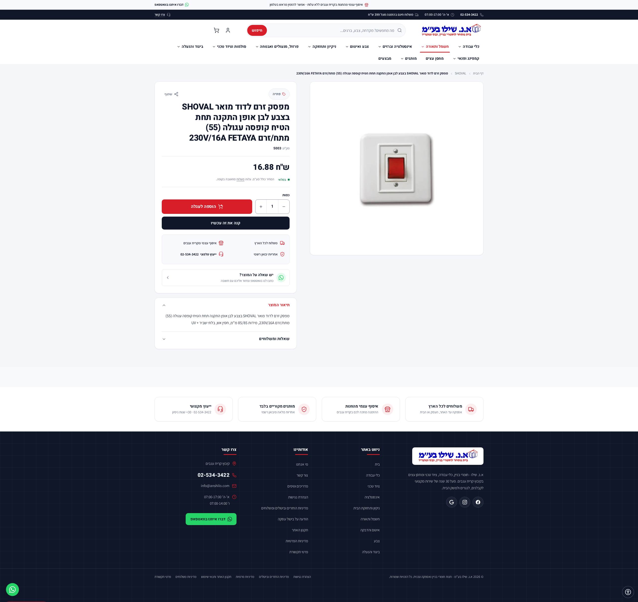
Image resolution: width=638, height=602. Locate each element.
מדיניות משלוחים (185, 576)
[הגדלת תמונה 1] (396, 168)
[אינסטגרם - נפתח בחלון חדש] (464, 502)
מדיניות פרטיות (245, 576)
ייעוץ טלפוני (198, 254)
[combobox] (332, 30)
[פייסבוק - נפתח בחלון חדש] (478, 502)
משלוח (240, 179)
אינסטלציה (372, 496)
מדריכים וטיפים (297, 485)
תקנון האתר (300, 529)
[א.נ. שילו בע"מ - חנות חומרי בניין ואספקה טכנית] (447, 456)
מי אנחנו (302, 464)
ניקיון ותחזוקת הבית (366, 507)
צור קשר (302, 475)
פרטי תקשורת (298, 551)
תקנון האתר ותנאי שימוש (216, 576)
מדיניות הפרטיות (297, 540)
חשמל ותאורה (370, 518)
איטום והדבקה (370, 529)
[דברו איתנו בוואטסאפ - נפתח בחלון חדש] (12, 589)
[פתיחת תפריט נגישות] (628, 592)
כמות (286, 195)
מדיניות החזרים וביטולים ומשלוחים (284, 507)
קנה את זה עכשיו (225, 223)
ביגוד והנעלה (371, 551)
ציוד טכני (374, 485)
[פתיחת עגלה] (216, 30)
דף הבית (478, 73)
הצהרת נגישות (298, 496)
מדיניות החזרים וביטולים (274, 576)
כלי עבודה (373, 475)
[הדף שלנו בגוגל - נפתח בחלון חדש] (451, 502)
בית (377, 464)
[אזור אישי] (227, 30)
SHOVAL (460, 73)
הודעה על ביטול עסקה (293, 518)
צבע (377, 540)
